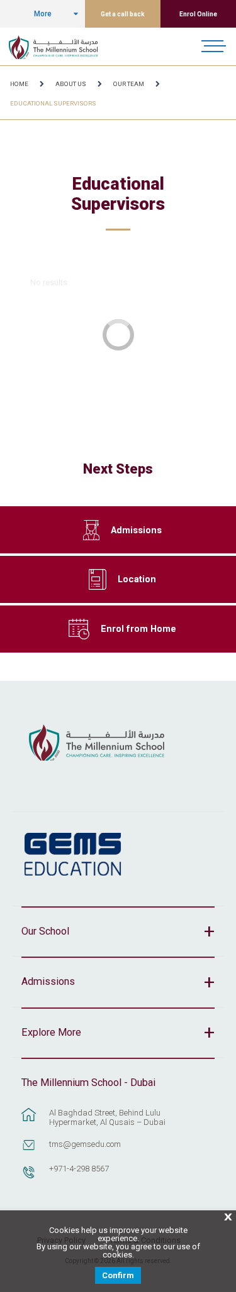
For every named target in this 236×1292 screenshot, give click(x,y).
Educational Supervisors (53, 103)
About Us (70, 83)
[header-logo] (60, 46)
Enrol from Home (138, 628)
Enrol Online (198, 14)
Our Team (128, 83)
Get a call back (123, 14)
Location (137, 579)
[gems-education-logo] (72, 855)
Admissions (136, 530)
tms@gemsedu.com (85, 1144)
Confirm (118, 1275)
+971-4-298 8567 (79, 1168)
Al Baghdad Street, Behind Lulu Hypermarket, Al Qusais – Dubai (107, 1117)
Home (19, 83)
